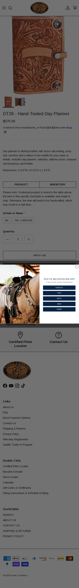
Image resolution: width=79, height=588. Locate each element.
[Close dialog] (76, 266)
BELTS (59, 298)
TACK (59, 293)
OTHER (59, 309)
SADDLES (59, 287)
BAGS (59, 303)
